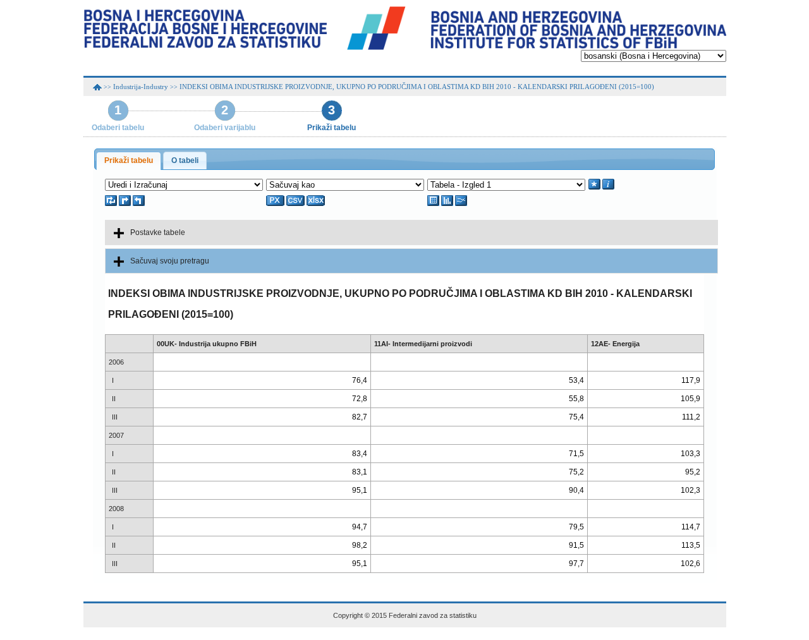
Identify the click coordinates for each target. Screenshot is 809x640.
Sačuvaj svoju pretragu (169, 261)
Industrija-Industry (140, 86)
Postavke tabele (157, 232)
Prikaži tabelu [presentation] (128, 160)
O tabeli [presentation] (184, 160)
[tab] (128, 161)
